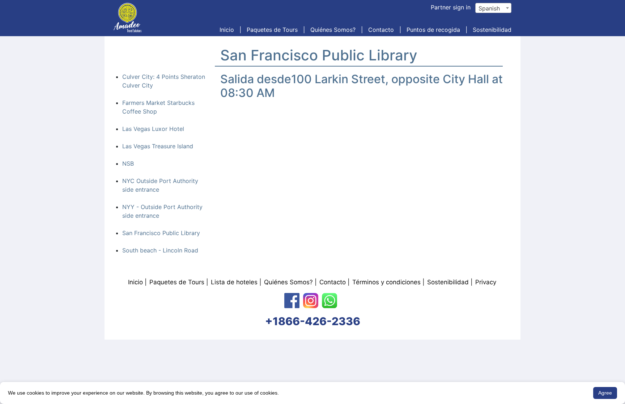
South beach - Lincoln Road (160, 250)
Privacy (485, 282)
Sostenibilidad (492, 29)
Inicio (227, 29)
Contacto (381, 29)
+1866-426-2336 (312, 321)
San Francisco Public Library (161, 233)
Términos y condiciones (386, 282)
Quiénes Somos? (333, 29)
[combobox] (493, 8)
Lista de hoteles (234, 282)
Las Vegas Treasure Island (157, 146)
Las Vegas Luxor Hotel (153, 128)
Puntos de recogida (433, 29)
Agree (605, 393)
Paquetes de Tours (272, 29)
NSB (128, 163)
